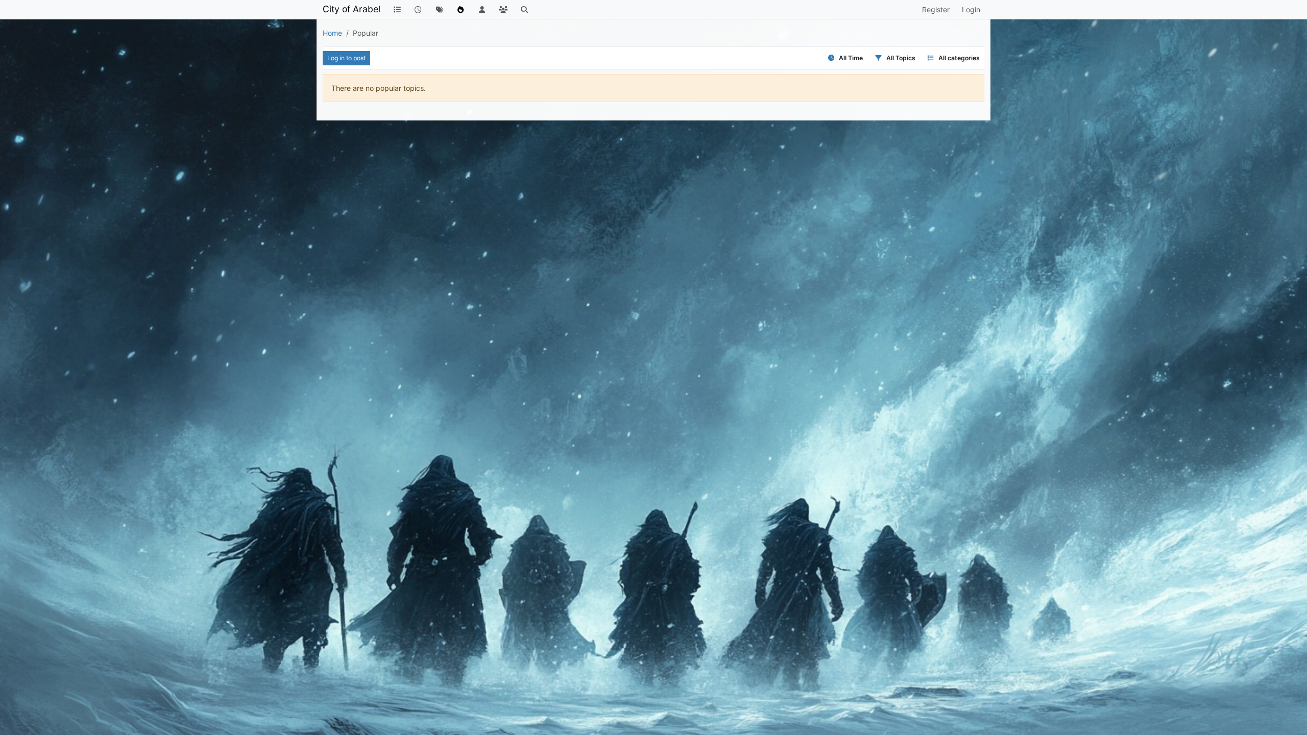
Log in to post (346, 58)
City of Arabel (351, 9)
